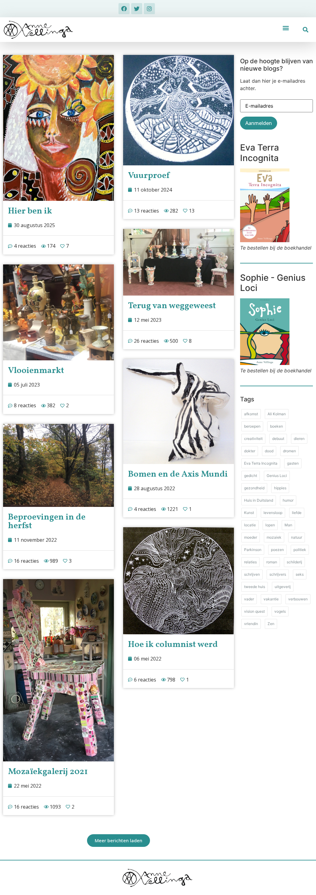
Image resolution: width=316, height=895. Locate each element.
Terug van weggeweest (172, 306)
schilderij (294, 562)
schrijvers (277, 574)
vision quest (254, 611)
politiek (299, 549)
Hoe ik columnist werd (173, 645)
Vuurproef (148, 176)
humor (288, 500)
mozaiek (274, 537)
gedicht (250, 475)
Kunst (249, 512)
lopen (270, 525)
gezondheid (254, 488)
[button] (286, 28)
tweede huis (254, 586)
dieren (299, 438)
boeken (276, 426)
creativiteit (253, 438)
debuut (278, 438)
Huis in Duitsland (258, 500)
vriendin (251, 623)
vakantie (271, 599)
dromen (289, 451)
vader (249, 599)
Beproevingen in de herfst (46, 521)
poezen (277, 549)
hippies (280, 488)
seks (300, 574)
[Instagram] (149, 8)
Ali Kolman (277, 414)
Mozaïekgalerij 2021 (48, 772)
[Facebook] (124, 8)
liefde (296, 512)
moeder (250, 537)
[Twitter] (136, 8)
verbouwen (298, 599)
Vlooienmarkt (36, 371)
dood (269, 451)
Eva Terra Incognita (260, 463)
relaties (250, 562)
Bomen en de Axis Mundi (178, 474)
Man (288, 525)
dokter (249, 451)
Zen (271, 623)
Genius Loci (277, 475)
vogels (280, 611)
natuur (296, 537)
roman (271, 562)
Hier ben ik (30, 211)
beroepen (252, 426)
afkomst (251, 414)
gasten (293, 463)
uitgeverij (283, 586)
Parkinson (252, 549)
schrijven (252, 574)
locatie (250, 525)
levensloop (273, 512)
